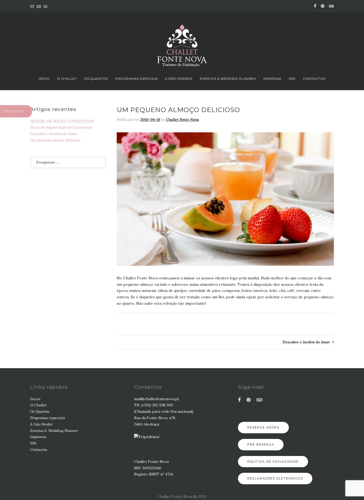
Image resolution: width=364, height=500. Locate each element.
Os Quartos (96, 79)
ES (45, 6)
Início (44, 79)
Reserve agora (263, 427)
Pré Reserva (260, 444)
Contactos (314, 79)
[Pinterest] (322, 6)
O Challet (67, 79)
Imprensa (272, 79)
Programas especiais (136, 79)
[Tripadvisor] (330, 6)
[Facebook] (315, 6)
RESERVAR (14, 111)
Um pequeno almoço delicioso (55, 140)
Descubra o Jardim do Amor (306, 342)
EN (39, 6)
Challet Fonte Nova (182, 119)
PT (32, 6)
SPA (292, 79)
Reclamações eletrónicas (275, 478)
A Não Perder (178, 79)
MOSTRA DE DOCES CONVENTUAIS (62, 121)
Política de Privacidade (273, 461)
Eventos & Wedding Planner (228, 79)
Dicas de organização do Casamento (61, 127)
